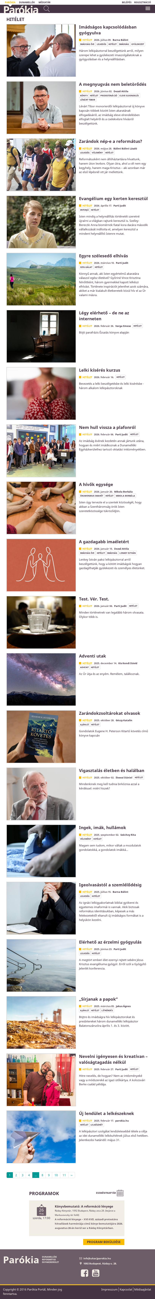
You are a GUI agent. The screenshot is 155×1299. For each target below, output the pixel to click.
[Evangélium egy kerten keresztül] (41, 222)
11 (64, 1175)
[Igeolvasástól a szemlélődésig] (41, 908)
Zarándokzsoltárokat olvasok (109, 713)
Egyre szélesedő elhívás (103, 255)
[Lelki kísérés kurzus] (41, 393)
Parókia (20, 9)
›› (72, 1175)
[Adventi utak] (41, 679)
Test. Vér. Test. (94, 599)
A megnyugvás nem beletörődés (112, 84)
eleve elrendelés (129, 95)
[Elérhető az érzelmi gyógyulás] (41, 965)
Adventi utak (92, 656)
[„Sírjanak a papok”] (41, 1022)
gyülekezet (137, 44)
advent (84, 667)
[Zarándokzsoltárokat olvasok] (41, 736)
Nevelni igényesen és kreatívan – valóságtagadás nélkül (113, 1059)
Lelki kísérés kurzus (99, 370)
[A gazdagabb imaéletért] (41, 565)
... (36, 1175)
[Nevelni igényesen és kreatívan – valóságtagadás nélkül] (41, 1079)
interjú (84, 209)
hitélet (112, 44)
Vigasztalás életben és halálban (111, 770)
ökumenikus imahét (91, 495)
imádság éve (87, 44)
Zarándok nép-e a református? (110, 141)
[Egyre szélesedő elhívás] (41, 279)
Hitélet (87, 40)
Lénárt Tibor (87, 99)
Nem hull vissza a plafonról (107, 427)
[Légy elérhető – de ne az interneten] (41, 336)
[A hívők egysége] (41, 507)
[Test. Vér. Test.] (41, 622)
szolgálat (86, 267)
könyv (84, 95)
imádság (124, 44)
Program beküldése (104, 1242)
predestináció (108, 95)
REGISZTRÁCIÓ (142, 2)
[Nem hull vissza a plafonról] (41, 450)
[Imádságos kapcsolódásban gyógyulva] (41, 50)
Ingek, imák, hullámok (102, 827)
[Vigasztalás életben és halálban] (41, 793)
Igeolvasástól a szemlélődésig (110, 884)
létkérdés (107, 1010)
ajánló (84, 724)
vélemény (97, 152)
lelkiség (101, 44)
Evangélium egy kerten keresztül (113, 198)
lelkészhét (97, 1124)
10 (56, 1175)
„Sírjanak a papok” (98, 999)
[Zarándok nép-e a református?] (41, 164)
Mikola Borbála (125, 495)
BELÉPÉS (127, 2)
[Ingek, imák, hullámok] (41, 851)
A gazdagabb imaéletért (104, 541)
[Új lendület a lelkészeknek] (41, 1136)
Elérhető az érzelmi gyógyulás (110, 942)
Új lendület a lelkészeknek (106, 1113)
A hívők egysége (96, 484)
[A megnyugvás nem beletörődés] (41, 107)
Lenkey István (127, 553)
